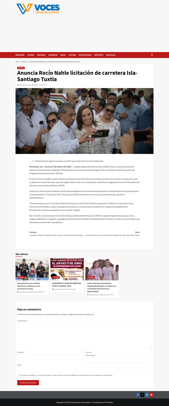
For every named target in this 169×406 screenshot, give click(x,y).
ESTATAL (30, 55)
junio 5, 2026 (106, 295)
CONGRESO (52, 55)
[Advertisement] (84, 35)
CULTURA (72, 55)
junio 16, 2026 (37, 292)
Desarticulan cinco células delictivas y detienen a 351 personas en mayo (28, 286)
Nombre (21, 352)
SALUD (63, 55)
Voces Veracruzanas (25, 85)
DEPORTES (98, 55)
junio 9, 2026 (71, 289)
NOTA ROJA (110, 55)
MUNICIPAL (20, 55)
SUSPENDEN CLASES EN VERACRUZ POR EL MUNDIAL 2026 (66, 285)
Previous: (56, 234)
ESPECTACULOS (85, 55)
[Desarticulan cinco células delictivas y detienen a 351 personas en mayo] (32, 269)
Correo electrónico (91, 353)
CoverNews (96, 402)
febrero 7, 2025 (38, 85)
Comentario (22, 321)
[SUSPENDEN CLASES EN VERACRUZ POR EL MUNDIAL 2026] (67, 269)
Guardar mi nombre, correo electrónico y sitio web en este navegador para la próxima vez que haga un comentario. (66, 375)
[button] (152, 55)
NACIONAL (41, 55)
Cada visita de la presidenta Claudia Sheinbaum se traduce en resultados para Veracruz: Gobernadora (101, 287)
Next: (112, 234)
